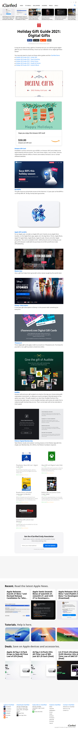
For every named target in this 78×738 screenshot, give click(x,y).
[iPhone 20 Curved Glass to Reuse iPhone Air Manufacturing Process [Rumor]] (48, 15)
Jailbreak (51, 719)
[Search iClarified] (75, 5)
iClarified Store (55, 55)
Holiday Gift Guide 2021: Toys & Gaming (28, 59)
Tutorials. (10, 624)
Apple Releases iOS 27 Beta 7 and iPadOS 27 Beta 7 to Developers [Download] (8, 18)
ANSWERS (44, 5)
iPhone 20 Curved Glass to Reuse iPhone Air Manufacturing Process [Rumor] (48, 19)
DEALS (56, 5)
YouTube (8, 715)
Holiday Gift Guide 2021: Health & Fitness (28, 63)
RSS (7, 717)
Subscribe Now (38, 711)
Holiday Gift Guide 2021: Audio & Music (27, 65)
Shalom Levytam (46, 43)
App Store (21, 713)
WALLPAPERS (36, 5)
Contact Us (65, 710)
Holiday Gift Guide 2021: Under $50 (26, 57)
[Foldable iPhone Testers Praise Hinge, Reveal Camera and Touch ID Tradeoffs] (35, 15)
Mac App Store (22, 715)
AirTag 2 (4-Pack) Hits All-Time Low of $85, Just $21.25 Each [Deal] (43, 654)
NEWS (21, 5)
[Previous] (1, 14)
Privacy (73, 727)
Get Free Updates (50, 545)
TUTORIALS (28, 5)
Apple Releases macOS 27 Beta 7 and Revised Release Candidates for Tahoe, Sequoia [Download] (22, 19)
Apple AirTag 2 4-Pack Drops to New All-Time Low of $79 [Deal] (17, 654)
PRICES (51, 5)
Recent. (9, 586)
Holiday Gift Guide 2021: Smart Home (27, 61)
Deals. (8, 646)
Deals (50, 714)
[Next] (77, 14)
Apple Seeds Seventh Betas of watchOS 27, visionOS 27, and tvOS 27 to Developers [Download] (61, 19)
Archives (51, 721)
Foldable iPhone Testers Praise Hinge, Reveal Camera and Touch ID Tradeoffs (34, 19)
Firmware (51, 717)
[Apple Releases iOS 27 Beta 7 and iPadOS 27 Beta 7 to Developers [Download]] (8, 15)
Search (51, 723)
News (50, 706)
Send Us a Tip (66, 708)
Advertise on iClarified (68, 706)
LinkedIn (8, 713)
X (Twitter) (8, 709)
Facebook (8, 706)
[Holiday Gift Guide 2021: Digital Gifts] (39, 84)
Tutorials (51, 708)
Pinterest (8, 711)
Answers (51, 716)
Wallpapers (52, 710)
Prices (50, 712)
